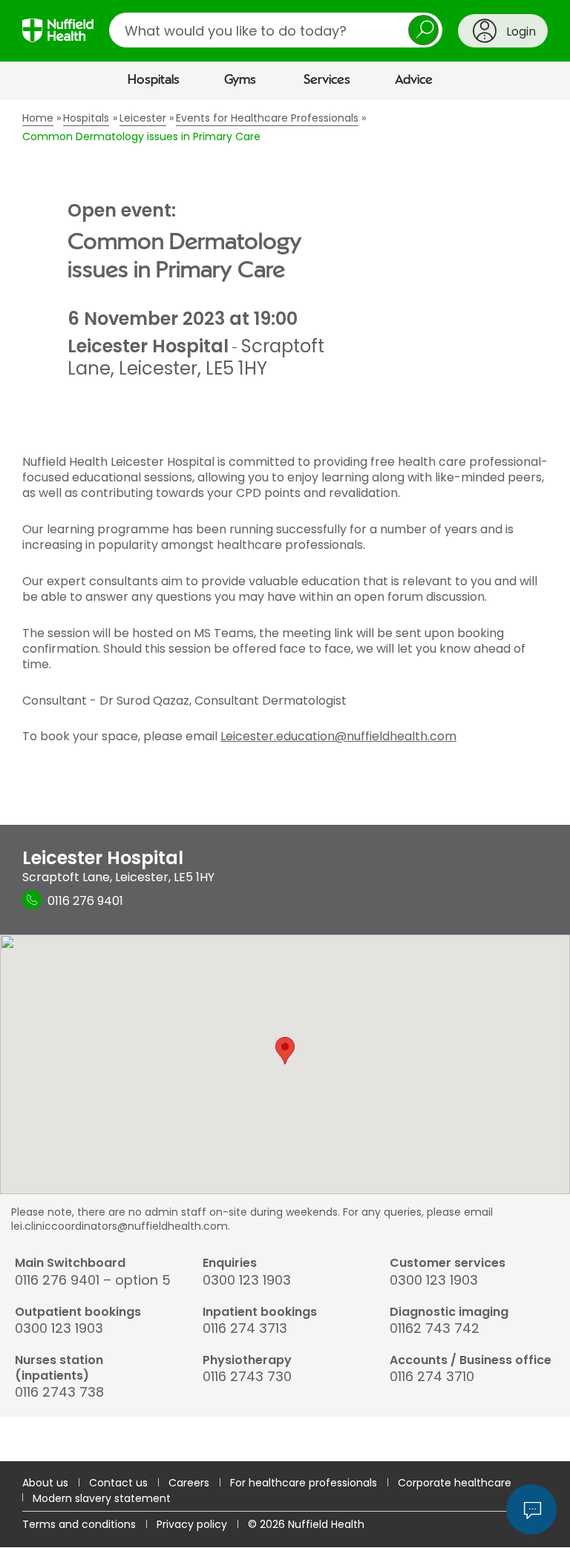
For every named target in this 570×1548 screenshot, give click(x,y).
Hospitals (154, 80)
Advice (414, 80)
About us (45, 1482)
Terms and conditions (79, 1524)
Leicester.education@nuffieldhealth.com (338, 736)
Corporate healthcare (454, 1482)
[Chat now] (531, 1509)
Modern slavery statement (102, 1498)
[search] (275, 30)
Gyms (240, 80)
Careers (188, 1482)
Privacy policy (192, 1524)
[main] (285, 780)
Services (327, 80)
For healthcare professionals (303, 1482)
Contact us (118, 1482)
